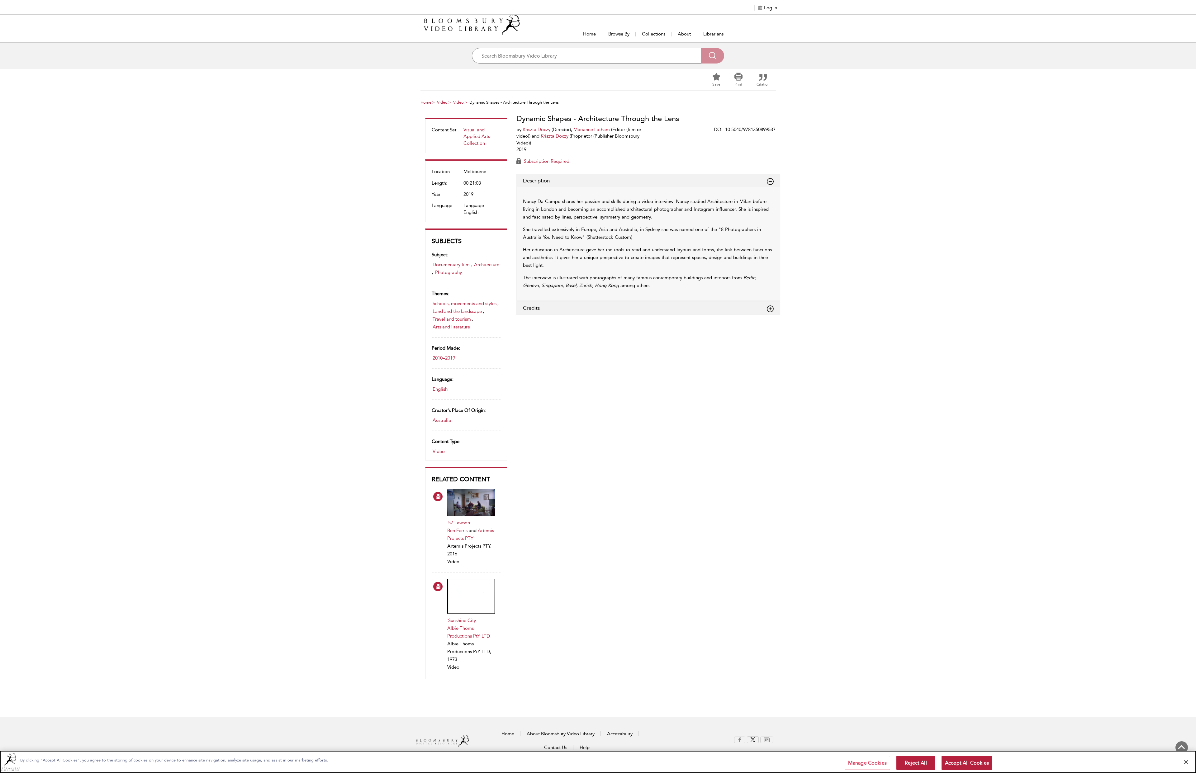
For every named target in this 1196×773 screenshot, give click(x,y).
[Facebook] (739, 739)
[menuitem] (466, 139)
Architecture (486, 264)
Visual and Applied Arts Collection (476, 136)
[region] (598, 762)
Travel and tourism (452, 319)
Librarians (713, 34)
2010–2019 (444, 358)
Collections (653, 34)
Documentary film (451, 264)
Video (442, 102)
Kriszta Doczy (536, 129)
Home (589, 34)
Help (585, 747)
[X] (752, 739)
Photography (448, 272)
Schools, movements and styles (464, 303)
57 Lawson (459, 523)
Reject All (916, 763)
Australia (442, 420)
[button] (738, 80)
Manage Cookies (867, 763)
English (440, 389)
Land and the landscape (457, 311)
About (684, 34)
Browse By (618, 34)
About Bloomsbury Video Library (561, 734)
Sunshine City (462, 620)
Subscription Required (546, 161)
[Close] (1186, 762)
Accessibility (620, 734)
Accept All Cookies (967, 763)
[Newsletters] (767, 739)
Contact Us (555, 747)
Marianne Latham (591, 129)
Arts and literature (451, 327)
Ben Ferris (457, 530)
